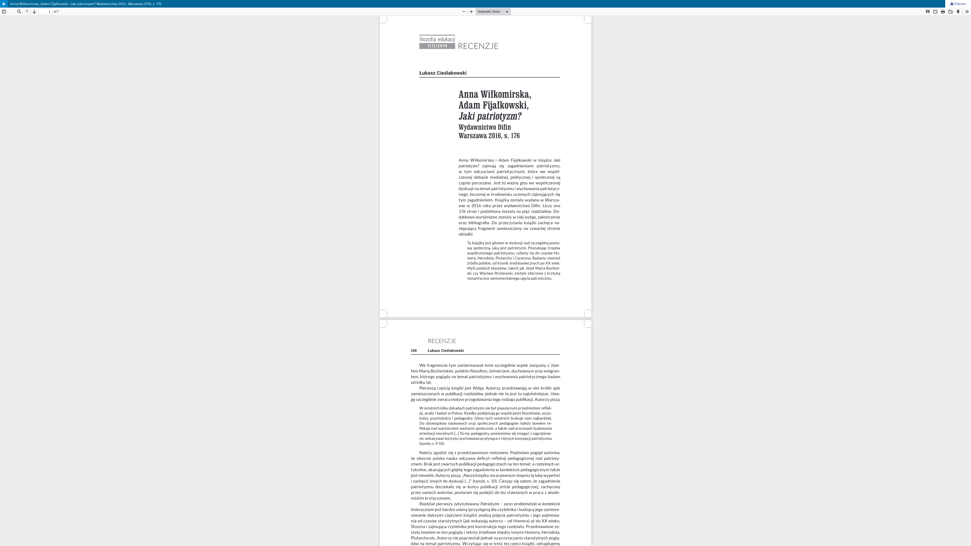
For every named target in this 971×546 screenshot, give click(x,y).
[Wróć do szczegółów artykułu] (4, 4)
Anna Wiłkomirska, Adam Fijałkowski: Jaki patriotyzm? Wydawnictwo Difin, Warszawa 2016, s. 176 (85, 4)
